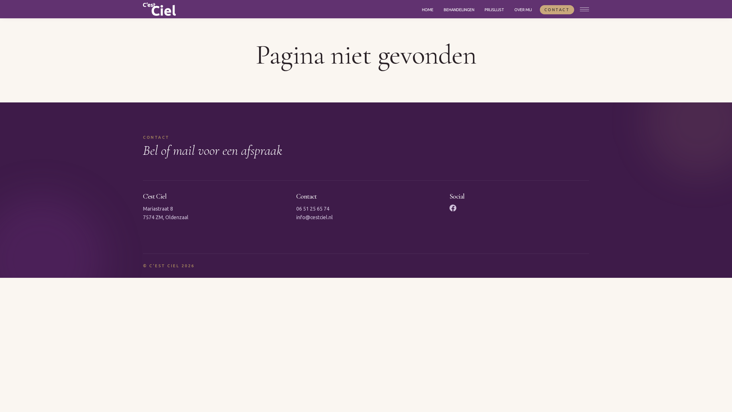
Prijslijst (494, 9)
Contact (557, 9)
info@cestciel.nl (314, 217)
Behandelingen (459, 9)
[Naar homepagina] (159, 9)
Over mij (523, 9)
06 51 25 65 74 (312, 208)
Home (427, 9)
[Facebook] (452, 208)
